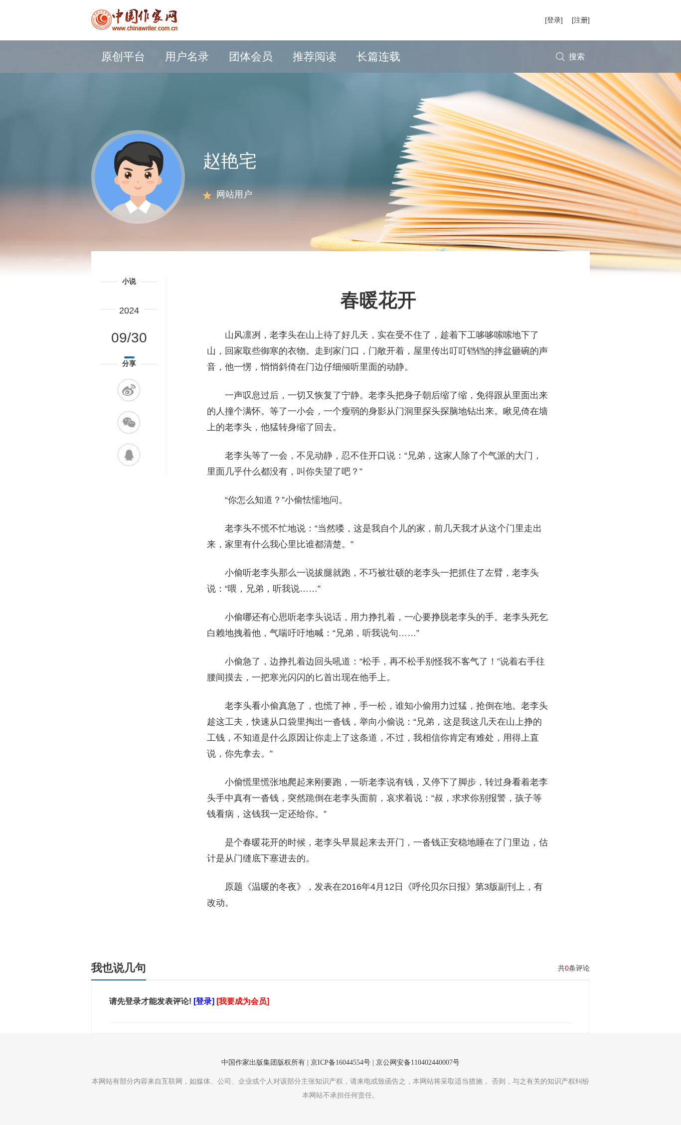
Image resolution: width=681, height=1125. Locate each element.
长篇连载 (378, 56)
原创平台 (123, 56)
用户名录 (187, 56)
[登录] (554, 20)
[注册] (581, 20)
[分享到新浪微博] (129, 390)
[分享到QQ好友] (129, 455)
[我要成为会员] (242, 1001)
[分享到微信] (129, 422)
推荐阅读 (315, 56)
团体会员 (251, 56)
